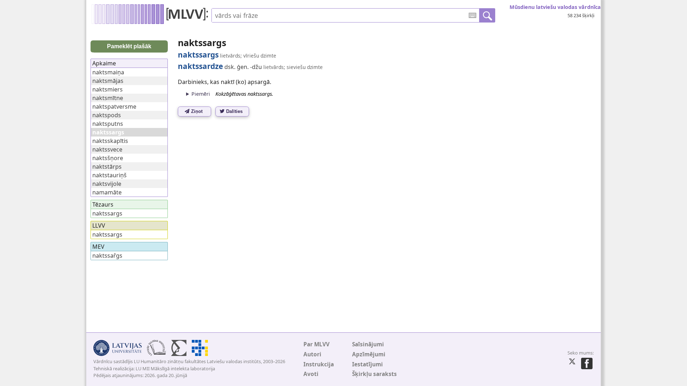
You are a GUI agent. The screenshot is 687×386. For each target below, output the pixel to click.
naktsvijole (106, 184)
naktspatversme (114, 106)
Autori (312, 354)
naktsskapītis (110, 141)
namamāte (107, 192)
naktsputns (107, 124)
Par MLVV (316, 344)
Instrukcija (318, 364)
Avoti (310, 374)
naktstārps (107, 166)
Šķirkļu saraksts (374, 374)
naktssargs (107, 213)
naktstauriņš (109, 175)
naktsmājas (107, 81)
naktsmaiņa (108, 72)
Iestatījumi (367, 364)
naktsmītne (107, 98)
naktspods (106, 115)
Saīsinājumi (368, 344)
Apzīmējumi (368, 354)
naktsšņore (107, 158)
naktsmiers (107, 89)
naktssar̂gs (107, 255)
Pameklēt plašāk (129, 46)
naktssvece (107, 149)
